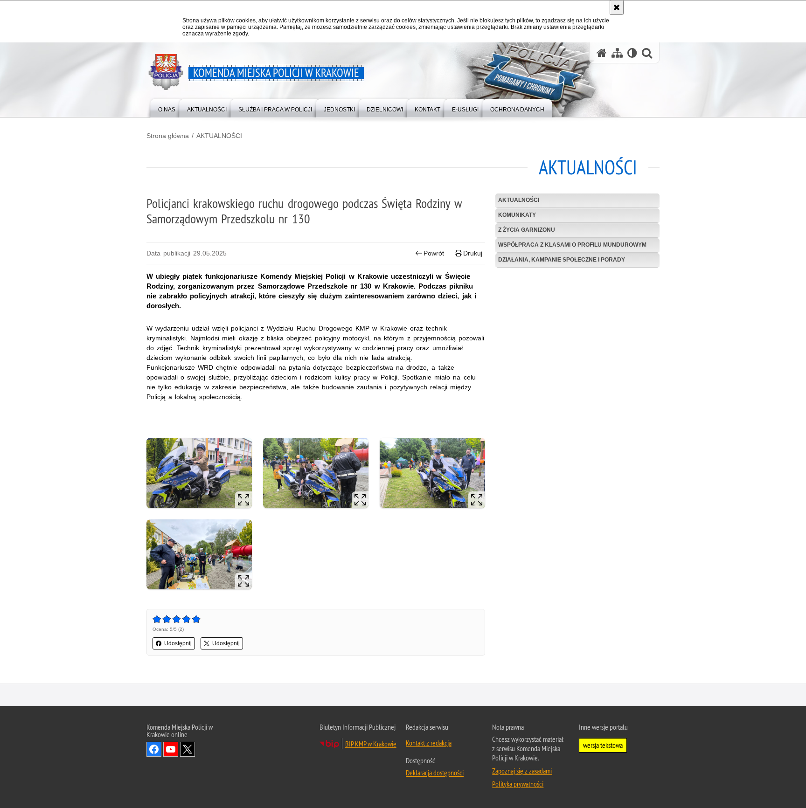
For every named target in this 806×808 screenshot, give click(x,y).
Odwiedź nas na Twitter (187, 749)
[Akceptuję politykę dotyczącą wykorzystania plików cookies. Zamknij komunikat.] (617, 7)
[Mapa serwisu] (617, 53)
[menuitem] (166, 107)
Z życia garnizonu (526, 230)
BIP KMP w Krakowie (370, 743)
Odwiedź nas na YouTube (170, 749)
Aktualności (518, 200)
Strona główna (167, 135)
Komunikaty (517, 215)
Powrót (434, 253)
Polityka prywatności (517, 783)
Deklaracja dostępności (435, 772)
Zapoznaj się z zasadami (522, 770)
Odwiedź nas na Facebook (153, 749)
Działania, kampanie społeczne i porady (561, 259)
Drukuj (472, 253)
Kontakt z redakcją (429, 742)
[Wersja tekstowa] (632, 53)
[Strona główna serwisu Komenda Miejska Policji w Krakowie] (602, 53)
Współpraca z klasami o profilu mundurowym (572, 245)
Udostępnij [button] (178, 643)
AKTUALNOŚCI (219, 135)
